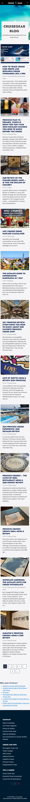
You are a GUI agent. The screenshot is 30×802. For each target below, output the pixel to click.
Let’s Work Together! (10, 726)
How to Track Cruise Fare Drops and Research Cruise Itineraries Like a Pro (14, 70)
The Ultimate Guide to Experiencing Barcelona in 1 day (14, 275)
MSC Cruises (11, 236)
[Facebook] (11, 783)
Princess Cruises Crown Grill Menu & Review (13, 531)
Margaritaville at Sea (10, 765)
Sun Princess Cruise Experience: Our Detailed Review (13, 429)
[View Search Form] (26, 2)
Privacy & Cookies (9, 728)
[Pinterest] (18, 783)
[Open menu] (3, 2)
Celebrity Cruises (8, 759)
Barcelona (10, 280)
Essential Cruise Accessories (12, 776)
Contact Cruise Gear (9, 731)
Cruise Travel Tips (8, 773)
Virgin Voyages (8, 751)
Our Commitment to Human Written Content (15, 738)
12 (12, 671)
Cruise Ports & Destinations (12, 779)
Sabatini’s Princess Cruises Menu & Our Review (13, 635)
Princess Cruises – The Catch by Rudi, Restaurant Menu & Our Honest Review (15, 479)
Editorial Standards (9, 734)
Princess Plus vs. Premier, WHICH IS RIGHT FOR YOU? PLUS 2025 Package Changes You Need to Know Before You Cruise (15, 126)
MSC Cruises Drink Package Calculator (13, 232)
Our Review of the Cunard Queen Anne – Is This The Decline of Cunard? (14, 181)
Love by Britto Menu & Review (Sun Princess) (14, 379)
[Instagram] (15, 783)
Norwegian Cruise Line (10, 748)
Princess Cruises (12, 134)
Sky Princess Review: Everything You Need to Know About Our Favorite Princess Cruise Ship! (14, 327)
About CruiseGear (9, 723)
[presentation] (15, 53)
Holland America (8, 756)
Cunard (10, 187)
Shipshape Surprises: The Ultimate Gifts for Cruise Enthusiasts (14, 582)
